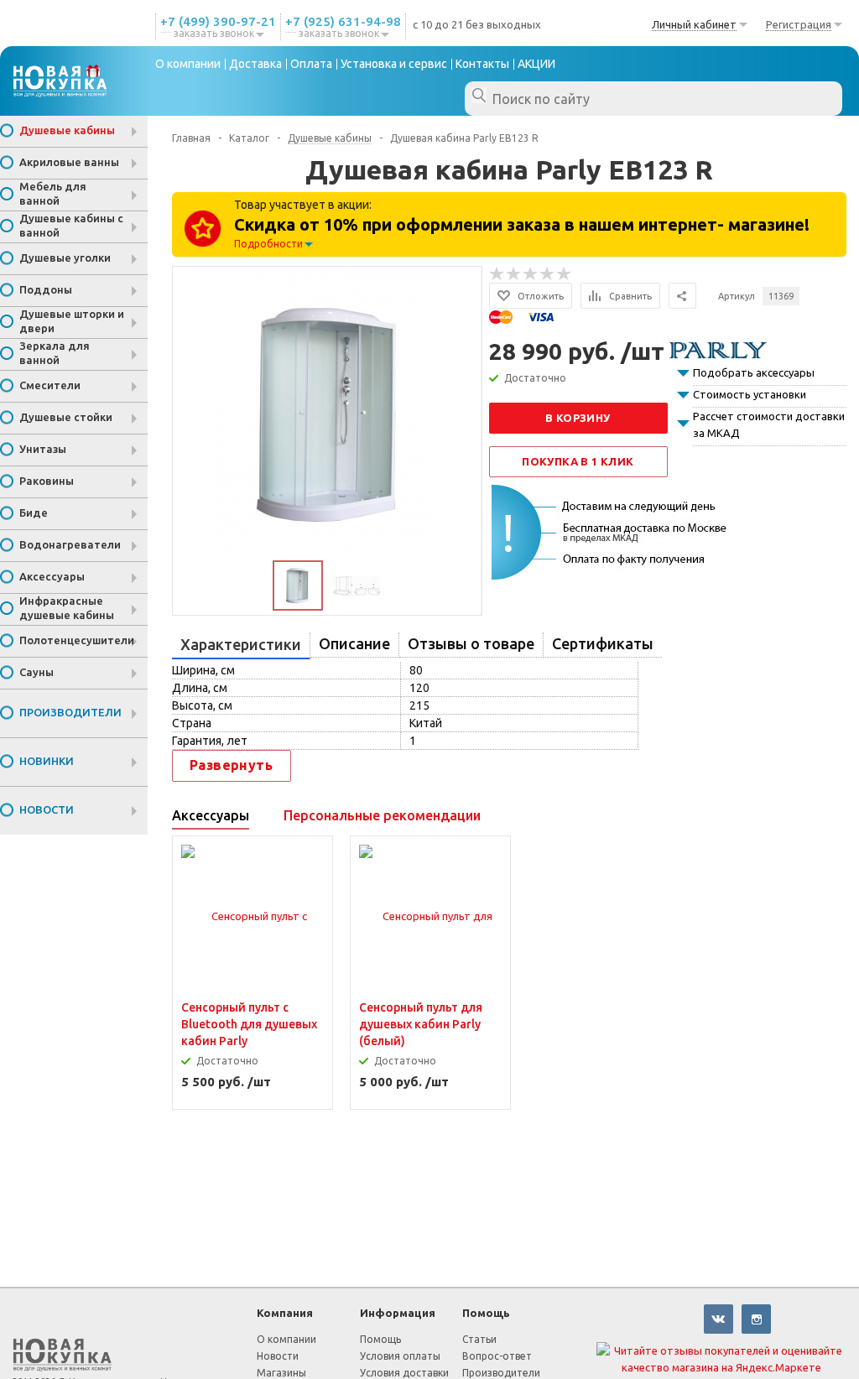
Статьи (479, 1339)
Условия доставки (404, 1372)
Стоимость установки (749, 394)
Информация (397, 1313)
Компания (285, 1313)
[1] (497, 274)
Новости (278, 1355)
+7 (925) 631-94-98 (343, 21)
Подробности (268, 243)
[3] (531, 274)
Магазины (281, 1372)
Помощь (486, 1313)
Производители (501, 1372)
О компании (286, 1339)
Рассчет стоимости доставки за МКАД (769, 424)
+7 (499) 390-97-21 (218, 21)
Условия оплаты (400, 1355)
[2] (514, 274)
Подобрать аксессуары (754, 372)
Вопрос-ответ (497, 1355)
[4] (547, 274)
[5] (564, 274)
